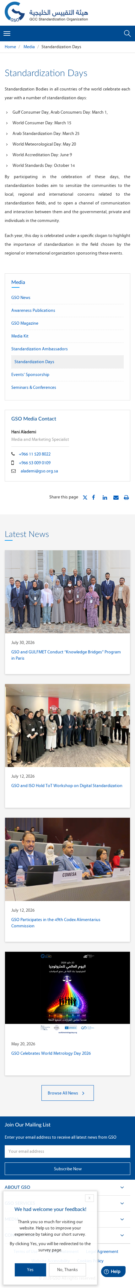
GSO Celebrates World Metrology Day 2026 (51, 1053)
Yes (30, 1269)
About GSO (17, 1187)
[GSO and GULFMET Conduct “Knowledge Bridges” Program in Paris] (67, 591)
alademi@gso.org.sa (39, 471)
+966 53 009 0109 (35, 463)
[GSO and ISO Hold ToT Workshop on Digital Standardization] (67, 725)
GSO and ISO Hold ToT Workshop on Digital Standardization (66, 785)
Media (29, 46)
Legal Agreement (102, 1251)
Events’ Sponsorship (30, 374)
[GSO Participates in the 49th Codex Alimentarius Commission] (67, 859)
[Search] (127, 33)
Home (10, 46)
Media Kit (20, 336)
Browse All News (63, 1093)
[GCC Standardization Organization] (46, 13)
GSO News (20, 297)
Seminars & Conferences (33, 387)
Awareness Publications (33, 310)
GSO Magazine (24, 323)
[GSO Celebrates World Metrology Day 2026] (67, 993)
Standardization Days (34, 361)
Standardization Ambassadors (39, 349)
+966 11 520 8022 (35, 454)
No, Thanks (67, 1269)
